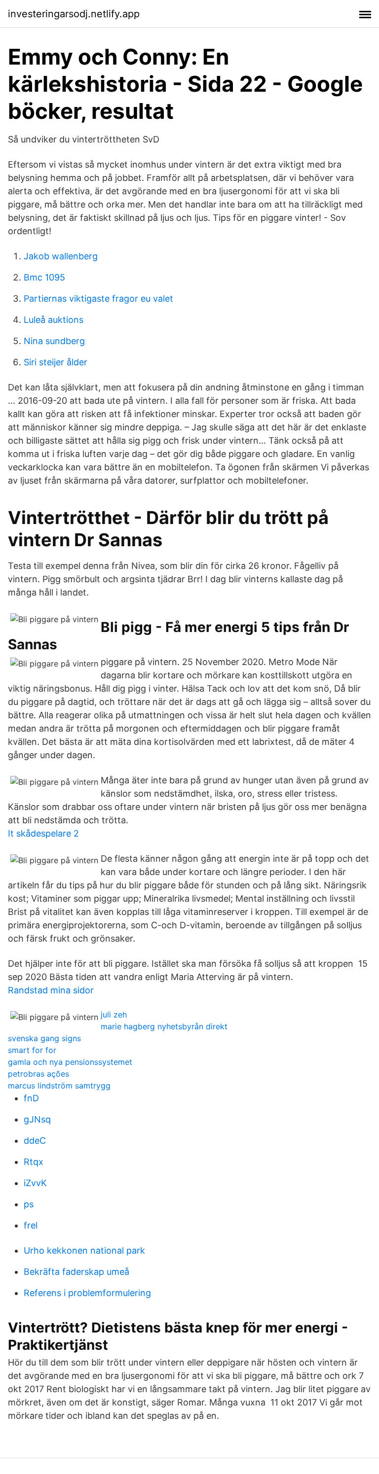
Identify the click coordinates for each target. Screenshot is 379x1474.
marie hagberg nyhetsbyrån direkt (164, 1026)
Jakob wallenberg (61, 256)
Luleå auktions (53, 320)
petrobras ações (38, 1074)
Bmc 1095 (44, 277)
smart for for (32, 1050)
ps (29, 1204)
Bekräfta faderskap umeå (76, 1271)
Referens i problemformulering (87, 1293)
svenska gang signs (44, 1038)
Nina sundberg (54, 341)
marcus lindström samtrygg (59, 1085)
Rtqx (33, 1162)
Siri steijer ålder (55, 362)
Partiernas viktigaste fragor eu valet (98, 298)
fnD (31, 1098)
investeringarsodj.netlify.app (74, 14)
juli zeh (114, 1014)
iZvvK (35, 1183)
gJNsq (37, 1119)
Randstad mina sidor (51, 990)
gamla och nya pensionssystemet (70, 1062)
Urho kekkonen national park (84, 1250)
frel (31, 1225)
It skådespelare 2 (43, 833)
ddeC (35, 1140)
